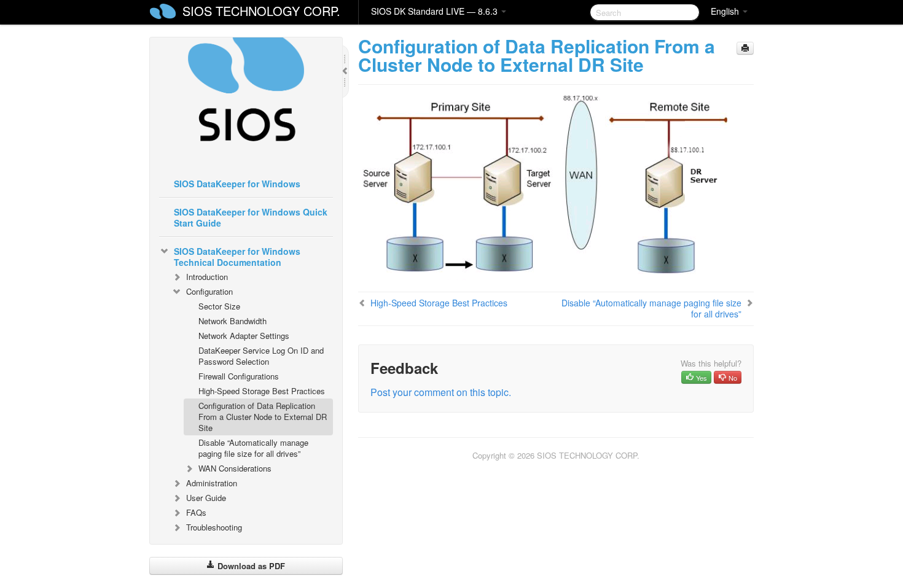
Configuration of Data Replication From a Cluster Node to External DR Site (262, 416)
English (726, 11)
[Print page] (745, 48)
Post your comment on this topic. (440, 392)
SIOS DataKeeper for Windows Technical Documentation (237, 256)
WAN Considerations (235, 468)
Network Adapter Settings (243, 335)
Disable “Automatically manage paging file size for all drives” (253, 448)
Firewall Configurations (238, 376)
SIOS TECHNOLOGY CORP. (261, 11)
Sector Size (219, 306)
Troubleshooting (214, 527)
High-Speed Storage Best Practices (261, 391)
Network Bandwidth (232, 321)
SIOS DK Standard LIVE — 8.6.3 (435, 11)
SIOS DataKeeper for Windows (237, 183)
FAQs (196, 512)
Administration (211, 483)
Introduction (207, 276)
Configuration (209, 291)
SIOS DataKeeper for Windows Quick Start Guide (250, 217)
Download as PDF (250, 566)
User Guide (206, 497)
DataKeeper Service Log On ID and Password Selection (261, 355)
